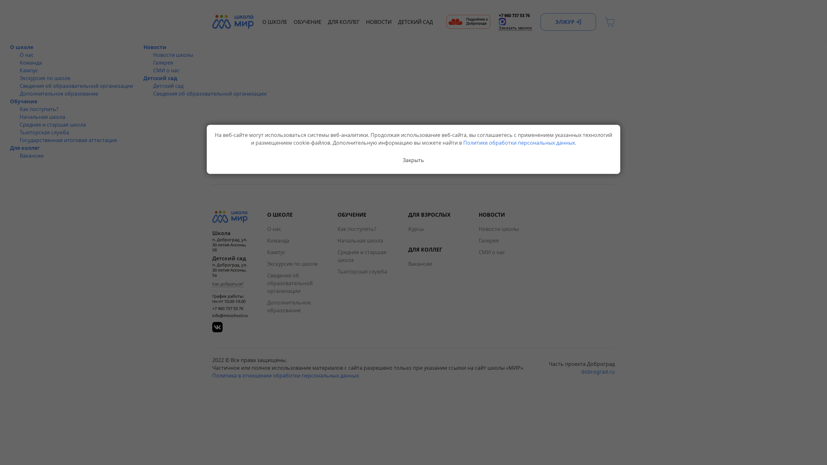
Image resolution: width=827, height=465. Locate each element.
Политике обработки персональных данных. (519, 142)
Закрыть (413, 160)
